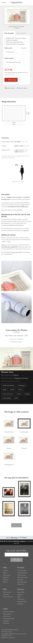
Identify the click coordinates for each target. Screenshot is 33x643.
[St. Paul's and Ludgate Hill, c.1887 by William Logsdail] (24, 489)
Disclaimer (6, 623)
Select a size (15, 48)
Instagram (20, 604)
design (4, 389)
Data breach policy (8, 618)
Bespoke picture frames (15, 634)
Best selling (20, 592)
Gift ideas (6, 594)
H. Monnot (16, 28)
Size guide (23, 48)
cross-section (21, 385)
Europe (12, 389)
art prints (21, 44)
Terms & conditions (8, 612)
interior (19, 394)
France (20, 389)
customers (26, 230)
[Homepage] (16, 3)
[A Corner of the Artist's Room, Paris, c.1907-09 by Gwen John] (9, 508)
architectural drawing (8, 385)
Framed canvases (22, 577)
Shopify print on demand (8, 637)
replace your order (16, 252)
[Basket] (30, 2)
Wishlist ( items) (8, 597)
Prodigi (10, 631)
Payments (6, 577)
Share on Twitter (23, 88)
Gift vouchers (7, 592)
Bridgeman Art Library (21, 378)
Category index (22, 601)
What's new (20, 584)
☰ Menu (3, 2)
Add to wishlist (11, 88)
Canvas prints (21, 575)
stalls (16, 398)
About (5, 573)
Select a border (9, 58)
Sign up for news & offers (16, 551)
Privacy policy (7, 614)
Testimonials (6, 575)
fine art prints (18, 210)
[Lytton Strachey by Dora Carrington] (9, 492)
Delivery (3, 245)
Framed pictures (22, 573)
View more (16, 525)
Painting (27, 394)
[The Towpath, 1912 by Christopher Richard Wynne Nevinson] (24, 508)
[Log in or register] (27, 2)
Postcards (20, 580)
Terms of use (7, 616)
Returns (5, 582)
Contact (5, 570)
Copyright (6, 621)
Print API (3, 631)
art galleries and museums (16, 225)
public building (7, 398)
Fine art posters (22, 570)
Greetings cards (22, 582)
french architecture (8, 394)
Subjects (20, 594)
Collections (20, 599)
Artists (19, 597)
